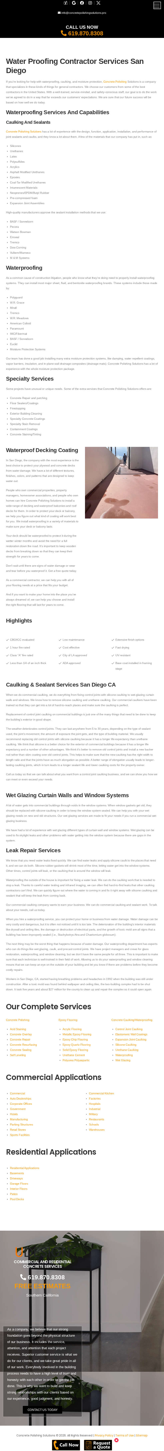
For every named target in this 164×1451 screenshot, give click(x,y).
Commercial (17, 1093)
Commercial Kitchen (101, 1093)
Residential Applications (24, 1168)
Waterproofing (124, 1055)
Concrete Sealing (20, 1049)
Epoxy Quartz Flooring (76, 1044)
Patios (14, 1194)
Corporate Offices (21, 1103)
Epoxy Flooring (68, 1019)
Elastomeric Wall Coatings (131, 1034)
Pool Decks (17, 1199)
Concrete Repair (20, 1039)
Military (93, 1114)
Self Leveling (18, 1055)
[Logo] (42, 1252)
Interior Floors (18, 1188)
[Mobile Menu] (157, 5)
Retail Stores (18, 1129)
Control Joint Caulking (129, 1029)
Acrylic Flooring (72, 1029)
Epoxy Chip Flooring (75, 1039)
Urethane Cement (74, 1055)
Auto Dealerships (20, 1098)
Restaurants (96, 1119)
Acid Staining (18, 1029)
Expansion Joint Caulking (131, 1039)
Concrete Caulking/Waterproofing (132, 1019)
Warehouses (97, 1129)
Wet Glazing (122, 1060)
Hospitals (94, 1103)
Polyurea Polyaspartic (76, 1060)
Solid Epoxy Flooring (75, 1049)
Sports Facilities (20, 1134)
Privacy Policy (104, 1435)
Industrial (94, 1109)
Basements (17, 1173)
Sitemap (142, 1435)
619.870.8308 (85, 33)
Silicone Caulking (126, 1044)
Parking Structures (21, 1124)
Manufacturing (19, 1119)
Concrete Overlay (21, 1034)
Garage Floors (19, 1183)
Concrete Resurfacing (23, 1044)
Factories (95, 1098)
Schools (94, 1124)
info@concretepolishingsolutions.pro (83, 12)
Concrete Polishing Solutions (23, 131)
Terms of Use (124, 1435)
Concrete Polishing (115, 81)
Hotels (14, 1114)
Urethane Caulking (127, 1049)
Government (18, 1109)
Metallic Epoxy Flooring (77, 1034)
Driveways (16, 1178)
